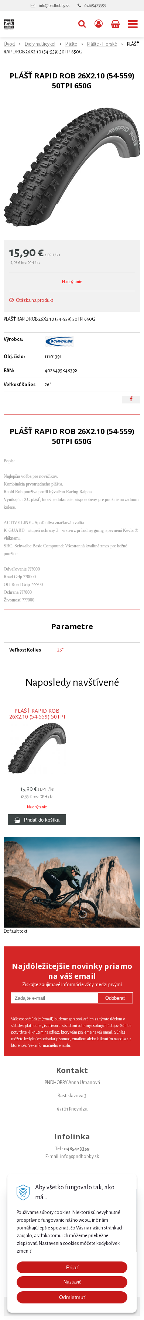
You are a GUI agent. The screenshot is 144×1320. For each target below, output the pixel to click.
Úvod (9, 44)
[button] (82, 24)
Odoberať (115, 998)
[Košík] (116, 24)
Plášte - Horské (102, 44)
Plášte (71, 44)
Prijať (72, 1267)
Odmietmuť (72, 1297)
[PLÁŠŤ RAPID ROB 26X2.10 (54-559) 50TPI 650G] (72, 167)
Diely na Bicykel (40, 44)
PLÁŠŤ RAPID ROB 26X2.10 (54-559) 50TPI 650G (37, 717)
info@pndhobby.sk (54, 5)
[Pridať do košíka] (37, 819)
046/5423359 (95, 5)
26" (60, 650)
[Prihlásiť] (99, 24)
